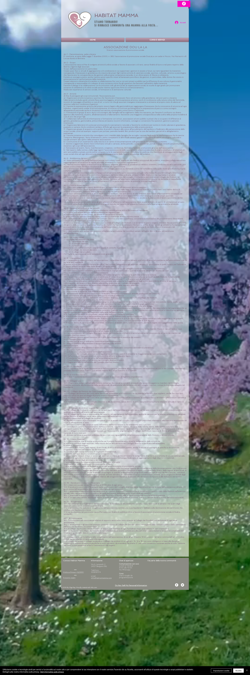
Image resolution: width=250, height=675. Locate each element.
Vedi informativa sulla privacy (52, 671)
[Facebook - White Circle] (184, 3)
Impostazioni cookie (221, 670)
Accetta (238, 670)
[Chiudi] (246, 670)
